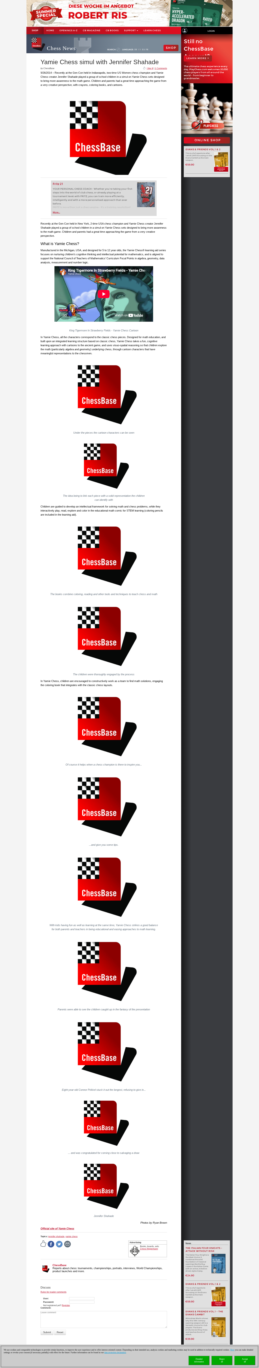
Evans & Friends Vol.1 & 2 (203, 149)
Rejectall (221, 1360)
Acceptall (245, 1360)
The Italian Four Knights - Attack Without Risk (204, 1250)
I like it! (150, 68)
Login (211, 31)
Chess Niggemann (149, 1249)
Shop (35, 30)
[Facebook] (51, 1244)
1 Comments (161, 68)
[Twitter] (59, 1244)
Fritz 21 (58, 184)
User (45, 1298)
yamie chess (72, 1236)
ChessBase (59, 1265)
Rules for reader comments (53, 1292)
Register (66, 1305)
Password (48, 1302)
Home (50, 30)
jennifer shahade (56, 1236)
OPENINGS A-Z (68, 30)
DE (135, 49)
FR (147, 49)
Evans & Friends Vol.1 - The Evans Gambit (204, 1313)
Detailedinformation (199, 1360)
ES (143, 49)
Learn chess (152, 30)
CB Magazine (91, 30)
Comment (45, 1308)
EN (139, 49)
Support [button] (130, 30)
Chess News (61, 48)
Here (232, 1350)
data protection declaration (115, 1352)
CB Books (112, 30)
